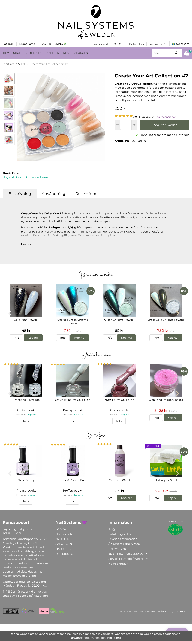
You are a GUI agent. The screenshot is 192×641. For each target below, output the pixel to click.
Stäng (116, 638)
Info (109, 638)
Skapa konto (62, 618)
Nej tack (86, 618)
